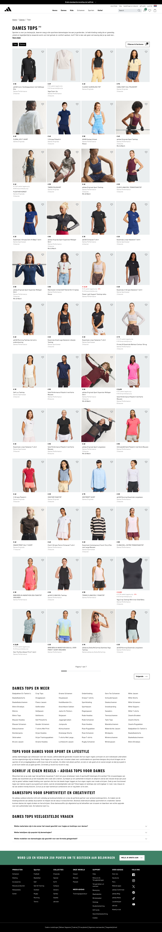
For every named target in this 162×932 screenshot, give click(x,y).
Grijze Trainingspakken (44, 737)
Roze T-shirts (87, 737)
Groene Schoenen (65, 694)
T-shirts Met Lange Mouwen (66, 738)
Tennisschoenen (111, 715)
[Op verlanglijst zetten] (42, 52)
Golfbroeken (40, 707)
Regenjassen (87, 711)
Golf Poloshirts (41, 720)
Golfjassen (39, 711)
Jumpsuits (63, 724)
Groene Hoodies (41, 742)
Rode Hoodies (87, 715)
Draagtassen (40, 698)
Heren (54, 10)
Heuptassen (63, 698)
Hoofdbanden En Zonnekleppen (65, 703)
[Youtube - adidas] (141, 905)
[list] (68, 44)
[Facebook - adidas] (141, 875)
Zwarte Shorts (133, 720)
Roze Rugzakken (88, 729)
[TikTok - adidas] (141, 899)
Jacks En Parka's (65, 711)
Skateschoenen (111, 702)
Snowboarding (110, 707)
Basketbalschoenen (19, 702)
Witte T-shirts (133, 711)
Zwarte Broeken (134, 715)
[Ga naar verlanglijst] (149, 10)
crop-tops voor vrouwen (61, 759)
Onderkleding (87, 694)
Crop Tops (39, 694)
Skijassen (62, 715)
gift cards (142, 6)
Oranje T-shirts (88, 698)
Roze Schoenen (88, 733)
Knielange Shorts (65, 733)
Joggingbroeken (65, 720)
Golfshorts (39, 715)
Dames (63, 10)
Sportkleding (87, 702)
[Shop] (7, 9)
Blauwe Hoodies (18, 720)
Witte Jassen (133, 694)
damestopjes (23, 757)
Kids (72, 10)
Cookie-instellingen (51, 927)
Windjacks (109, 733)
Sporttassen (86, 707)
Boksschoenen (18, 729)
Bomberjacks (17, 733)
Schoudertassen (111, 698)
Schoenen (81, 10)
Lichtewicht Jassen (66, 742)
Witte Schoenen (134, 702)
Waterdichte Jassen (112, 729)
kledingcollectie (18, 801)
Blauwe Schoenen (19, 724)
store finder (114, 6)
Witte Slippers (133, 707)
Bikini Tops (16, 715)
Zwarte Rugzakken (135, 724)
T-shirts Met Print (42, 729)
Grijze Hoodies (41, 733)
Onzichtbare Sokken (66, 707)
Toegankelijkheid (111, 927)
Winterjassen (110, 742)
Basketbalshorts (18, 698)
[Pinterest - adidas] (141, 893)
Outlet (100, 10)
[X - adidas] (141, 887)
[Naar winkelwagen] (155, 10)
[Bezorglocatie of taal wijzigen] (155, 6)
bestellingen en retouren (131, 6)
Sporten (91, 10)
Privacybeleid (83, 927)
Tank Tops (109, 720)
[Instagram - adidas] (141, 881)
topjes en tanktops (86, 784)
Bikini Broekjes (18, 707)
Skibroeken (16, 737)
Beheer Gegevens (65, 927)
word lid (149, 6)
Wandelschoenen (111, 724)
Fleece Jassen (40, 702)
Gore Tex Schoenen (112, 694)
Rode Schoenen (88, 720)
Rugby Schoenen (88, 742)
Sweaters (108, 711)
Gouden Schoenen (42, 724)
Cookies (74, 927)
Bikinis (15, 711)
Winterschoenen (111, 737)
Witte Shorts (133, 698)
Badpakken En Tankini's (21, 694)
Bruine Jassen (17, 742)
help (120, 6)
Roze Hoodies (87, 724)
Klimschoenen (64, 729)
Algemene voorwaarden (96, 927)
